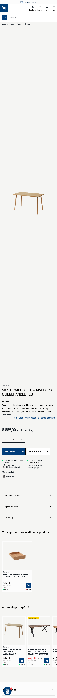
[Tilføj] (28, 585)
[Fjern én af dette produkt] (5, 440)
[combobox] (31, 17)
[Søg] (4, 17)
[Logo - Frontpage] (14, 8)
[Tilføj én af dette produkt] (22, 440)
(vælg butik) (33, 463)
